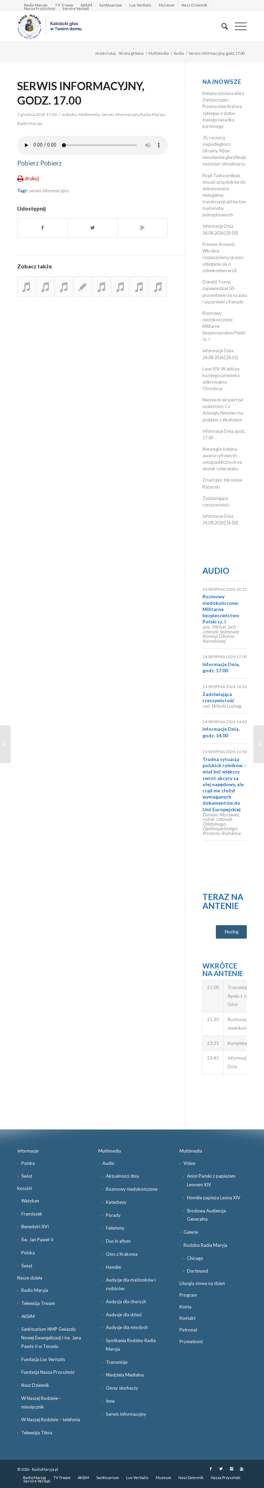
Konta (185, 1306)
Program (188, 1295)
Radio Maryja (34, 1290)
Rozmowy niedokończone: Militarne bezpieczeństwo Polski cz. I (220, 608)
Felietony (115, 1228)
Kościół (24, 1188)
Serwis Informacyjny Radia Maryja (133, 114)
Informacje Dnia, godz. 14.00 (221, 732)
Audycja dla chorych (126, 1301)
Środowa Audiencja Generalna (206, 1215)
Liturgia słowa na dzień (202, 1283)
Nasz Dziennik (194, 5)
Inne (110, 1401)
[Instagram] (231, 1469)
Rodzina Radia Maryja (205, 1245)
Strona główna (131, 53)
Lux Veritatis (140, 5)
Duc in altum (118, 1241)
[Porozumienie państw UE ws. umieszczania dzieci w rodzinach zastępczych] (5, 744)
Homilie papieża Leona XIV (213, 1197)
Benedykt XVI (35, 1226)
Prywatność (191, 1341)
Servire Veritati (76, 8)
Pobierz (28, 163)
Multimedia (158, 53)
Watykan (30, 1200)
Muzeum (166, 5)
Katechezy (116, 1202)
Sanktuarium (110, 5)
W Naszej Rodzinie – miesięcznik (41, 1402)
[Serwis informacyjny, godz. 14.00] (64, 286)
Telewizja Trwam (38, 1303)
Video (190, 1163)
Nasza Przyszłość (39, 8)
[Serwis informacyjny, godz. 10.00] (82, 286)
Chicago (195, 1258)
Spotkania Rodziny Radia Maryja (131, 1345)
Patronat (188, 1329)
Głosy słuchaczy (122, 1388)
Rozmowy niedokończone (131, 1189)
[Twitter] (221, 1469)
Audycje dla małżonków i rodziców (131, 1284)
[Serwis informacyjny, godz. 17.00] (26, 286)
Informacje (27, 1151)
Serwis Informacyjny (126, 1414)
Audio (179, 53)
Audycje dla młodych (127, 1327)
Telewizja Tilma (36, 1432)
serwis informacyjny (49, 190)
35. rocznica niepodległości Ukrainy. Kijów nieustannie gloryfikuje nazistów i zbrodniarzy (224, 151)
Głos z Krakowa (122, 1254)
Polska (28, 1163)
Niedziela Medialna (125, 1375)
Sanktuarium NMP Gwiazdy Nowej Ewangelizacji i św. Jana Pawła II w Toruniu (51, 1337)
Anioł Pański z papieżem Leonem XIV (211, 1180)
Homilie (113, 1267)
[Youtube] (241, 1469)
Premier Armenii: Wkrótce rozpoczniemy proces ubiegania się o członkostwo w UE (222, 258)
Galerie (191, 1232)
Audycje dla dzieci (124, 1314)
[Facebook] (211, 1469)
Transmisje (117, 1362)
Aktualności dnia (122, 1176)
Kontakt (187, 1318)
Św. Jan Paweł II (37, 1239)
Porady (113, 1215)
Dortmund (197, 1271)
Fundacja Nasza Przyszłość (48, 1372)
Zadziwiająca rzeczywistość (218, 697)
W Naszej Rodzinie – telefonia (50, 1419)
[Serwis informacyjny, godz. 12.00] (45, 286)
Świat (26, 1176)
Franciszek (31, 1214)
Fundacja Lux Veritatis (43, 1359)
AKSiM (28, 1316)
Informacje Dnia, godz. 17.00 (221, 667)
